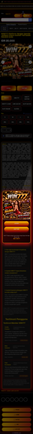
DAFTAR (16, 229)
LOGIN (16, 223)
